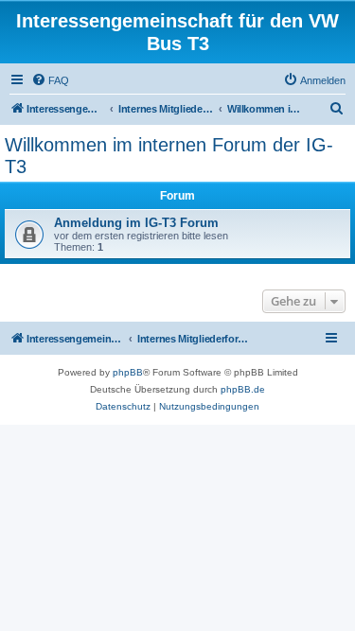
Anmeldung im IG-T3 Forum (136, 223)
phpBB (128, 372)
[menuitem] (50, 80)
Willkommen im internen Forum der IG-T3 (169, 155)
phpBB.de (243, 389)
